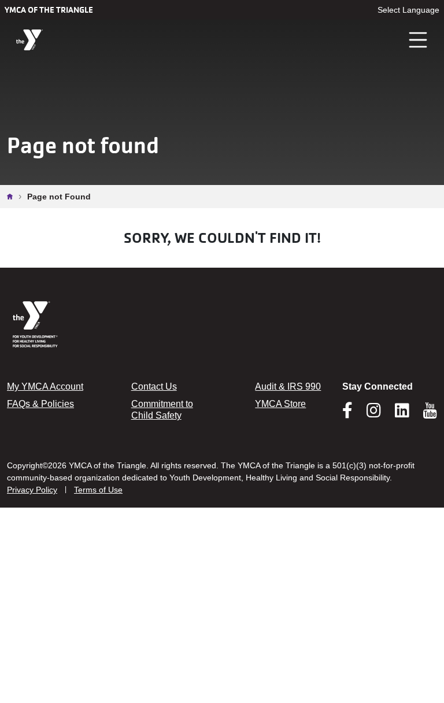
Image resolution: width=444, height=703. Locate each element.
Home (12, 197)
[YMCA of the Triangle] (29, 40)
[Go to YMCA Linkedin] (402, 414)
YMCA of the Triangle (49, 10)
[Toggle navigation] (418, 40)
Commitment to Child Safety (162, 409)
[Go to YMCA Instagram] (374, 414)
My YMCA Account (45, 386)
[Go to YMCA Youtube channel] (430, 410)
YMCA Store (280, 404)
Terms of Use (98, 489)
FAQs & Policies (40, 404)
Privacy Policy (32, 489)
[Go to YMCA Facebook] (347, 414)
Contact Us (154, 386)
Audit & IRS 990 (288, 386)
